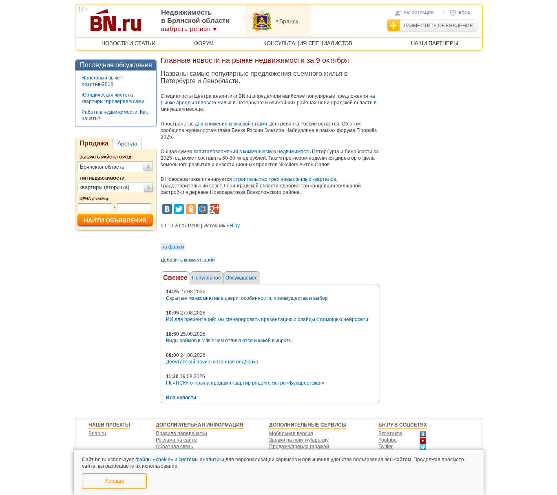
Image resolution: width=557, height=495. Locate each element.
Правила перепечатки (181, 433)
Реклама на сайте (176, 440)
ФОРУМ (204, 43)
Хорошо (114, 481)
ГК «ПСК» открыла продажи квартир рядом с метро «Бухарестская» (245, 383)
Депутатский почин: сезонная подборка (212, 362)
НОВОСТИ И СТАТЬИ (128, 43)
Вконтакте (390, 433)
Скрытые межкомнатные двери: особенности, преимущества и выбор (247, 298)
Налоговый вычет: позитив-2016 (103, 81)
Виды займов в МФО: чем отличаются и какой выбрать (229, 340)
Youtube (387, 440)
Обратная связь (174, 446)
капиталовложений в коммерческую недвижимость (252, 151)
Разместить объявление (438, 26)
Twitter (385, 446)
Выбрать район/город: (106, 157)
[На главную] (155, 22)
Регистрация (418, 12)
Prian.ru (97, 433)
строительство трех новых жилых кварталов (284, 179)
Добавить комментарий (188, 260)
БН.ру (233, 226)
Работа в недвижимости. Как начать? (115, 115)
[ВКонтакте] (167, 209)
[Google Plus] (214, 209)
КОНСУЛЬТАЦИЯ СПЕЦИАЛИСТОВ (307, 43)
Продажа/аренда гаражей (299, 446)
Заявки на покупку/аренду (299, 440)
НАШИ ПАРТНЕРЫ (434, 43)
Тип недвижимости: (103, 178)
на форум (172, 247)
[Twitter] (179, 209)
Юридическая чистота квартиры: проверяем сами (113, 98)
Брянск (288, 21)
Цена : (94, 198)
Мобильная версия (291, 433)
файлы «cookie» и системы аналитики (179, 459)
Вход (465, 12)
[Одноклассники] (191, 209)
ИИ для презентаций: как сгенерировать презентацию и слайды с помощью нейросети (267, 319)
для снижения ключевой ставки (231, 124)
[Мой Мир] (203, 209)
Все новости (181, 397)
